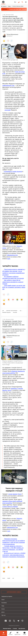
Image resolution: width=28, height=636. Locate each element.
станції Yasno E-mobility (10, 506)
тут (8, 258)
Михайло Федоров (6, 312)
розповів (7, 110)
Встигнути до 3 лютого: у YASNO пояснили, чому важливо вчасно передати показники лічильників (13, 555)
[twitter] (14, 621)
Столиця (15, 628)
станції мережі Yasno (15, 494)
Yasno (3, 578)
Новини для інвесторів (15, 9)
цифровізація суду (8, 85)
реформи (15, 312)
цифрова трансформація (11, 310)
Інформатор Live (12, 255)
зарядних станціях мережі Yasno (12, 389)
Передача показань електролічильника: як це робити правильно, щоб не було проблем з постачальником (13, 541)
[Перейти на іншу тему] (19, 2)
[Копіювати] (11, 40)
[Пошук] (22, 2)
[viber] (22, 621)
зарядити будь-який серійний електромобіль (12, 502)
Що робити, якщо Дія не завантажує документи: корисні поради (12, 282)
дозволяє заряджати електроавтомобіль (13, 372)
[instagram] (10, 621)
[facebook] (6, 621)
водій (8, 578)
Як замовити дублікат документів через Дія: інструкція (13, 277)
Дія (3, 310)
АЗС (13, 578)
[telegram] (18, 621)
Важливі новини (7, 628)
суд (20, 310)
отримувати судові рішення (13, 171)
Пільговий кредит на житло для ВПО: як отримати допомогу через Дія (13, 287)
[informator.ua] (3, 2)
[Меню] (26, 2)
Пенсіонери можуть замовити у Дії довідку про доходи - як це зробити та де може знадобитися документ (13, 272)
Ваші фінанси (22, 628)
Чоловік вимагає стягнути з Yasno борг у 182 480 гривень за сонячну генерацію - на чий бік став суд (12, 548)
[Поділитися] (7, 40)
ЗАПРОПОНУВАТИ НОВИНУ (14, 592)
